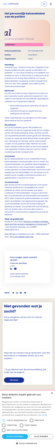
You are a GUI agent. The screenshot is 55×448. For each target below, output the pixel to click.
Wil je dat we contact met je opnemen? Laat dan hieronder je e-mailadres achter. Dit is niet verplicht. (27, 356)
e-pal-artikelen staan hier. (23, 237)
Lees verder (42, 415)
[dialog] (27, 419)
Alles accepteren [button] (15, 436)
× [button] (52, 393)
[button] (27, 443)
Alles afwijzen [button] (41, 436)
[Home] (11, 4)
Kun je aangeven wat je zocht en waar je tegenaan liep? (23, 318)
